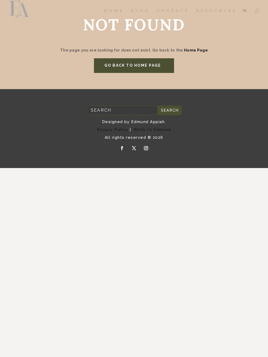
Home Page (195, 50)
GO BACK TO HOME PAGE (132, 65)
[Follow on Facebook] (122, 148)
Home (114, 11)
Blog (140, 11)
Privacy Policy (112, 129)
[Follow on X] (134, 148)
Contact (173, 11)
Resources (216, 11)
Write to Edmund (152, 129)
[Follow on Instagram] (146, 148)
